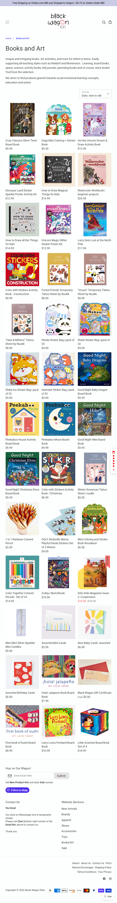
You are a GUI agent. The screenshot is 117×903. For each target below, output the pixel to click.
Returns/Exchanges (82, 867)
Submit (61, 775)
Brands (66, 814)
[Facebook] (104, 879)
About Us (86, 863)
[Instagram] (110, 879)
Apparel (66, 820)
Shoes (65, 825)
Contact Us (98, 863)
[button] (114, 461)
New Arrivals (69, 808)
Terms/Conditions (86, 872)
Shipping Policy (103, 867)
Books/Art (68, 842)
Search (76, 863)
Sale (64, 848)
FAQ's (109, 863)
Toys (64, 836)
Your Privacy (105, 872)
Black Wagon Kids (35, 890)
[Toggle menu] (7, 22)
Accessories (69, 831)
